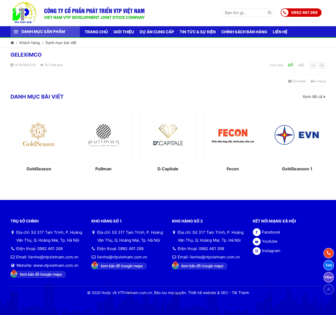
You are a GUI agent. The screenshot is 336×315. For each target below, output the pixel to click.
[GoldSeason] (38, 134)
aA (290, 64)
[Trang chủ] (12, 42)
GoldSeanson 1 (297, 168)
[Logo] (28, 12)
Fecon (233, 168)
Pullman (103, 168)
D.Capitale (168, 168)
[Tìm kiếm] (269, 13)
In (320, 81)
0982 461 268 (304, 12)
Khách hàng (29, 42)
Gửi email (298, 81)
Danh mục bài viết (60, 42)
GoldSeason (39, 168)
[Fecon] (232, 134)
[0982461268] (328, 253)
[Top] (328, 289)
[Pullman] (103, 134)
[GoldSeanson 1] (297, 134)
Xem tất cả (313, 96)
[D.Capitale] (168, 134)
